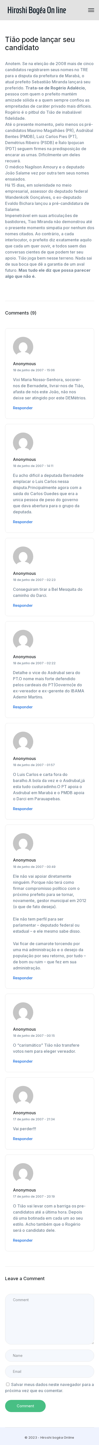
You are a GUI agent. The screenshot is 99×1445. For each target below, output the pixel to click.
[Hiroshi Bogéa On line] (37, 9)
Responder (23, 407)
